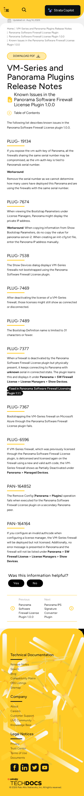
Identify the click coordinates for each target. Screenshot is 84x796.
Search (14, 669)
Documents (17, 757)
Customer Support (22, 715)
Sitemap (15, 687)
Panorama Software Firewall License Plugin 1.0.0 (36, 36)
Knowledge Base (21, 725)
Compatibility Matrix (22, 678)
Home (10, 28)
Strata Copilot (64, 10)
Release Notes (19, 664)
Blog (13, 673)
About (14, 706)
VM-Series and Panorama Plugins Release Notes (44, 28)
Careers (15, 711)
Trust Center (18, 748)
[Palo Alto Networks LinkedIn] (25, 771)
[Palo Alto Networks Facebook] (14, 771)
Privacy (14, 743)
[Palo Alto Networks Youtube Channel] (45, 771)
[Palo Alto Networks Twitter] (35, 771)
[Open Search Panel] (24, 10)
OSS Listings (18, 683)
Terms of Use (18, 753)
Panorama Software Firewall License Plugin (33, 32)
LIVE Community (21, 720)
